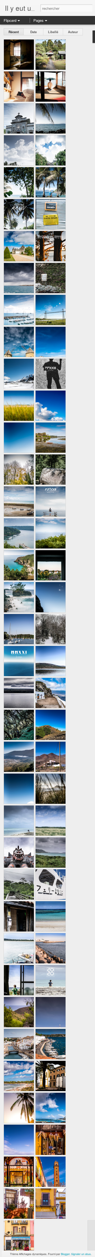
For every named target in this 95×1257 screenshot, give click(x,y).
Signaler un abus (81, 1254)
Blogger (65, 1254)
